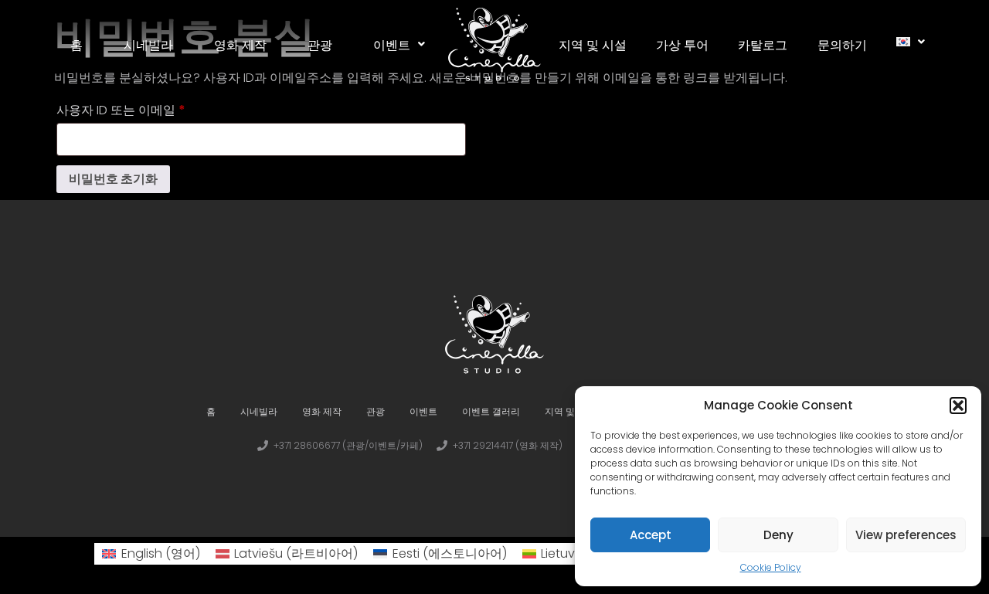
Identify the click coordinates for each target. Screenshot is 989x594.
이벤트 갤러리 (491, 411)
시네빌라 (148, 44)
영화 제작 (240, 44)
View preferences (906, 535)
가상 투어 (682, 44)
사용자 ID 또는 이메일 (126, 108)
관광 (320, 44)
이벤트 (391, 44)
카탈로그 (762, 44)
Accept (650, 535)
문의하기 (842, 44)
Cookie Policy (770, 567)
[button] (958, 405)
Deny (778, 535)
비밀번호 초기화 (113, 179)
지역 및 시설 (593, 44)
